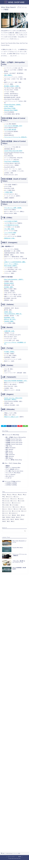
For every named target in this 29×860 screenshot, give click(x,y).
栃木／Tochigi (9, 452)
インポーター (9, 477)
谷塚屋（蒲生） (8, 311)
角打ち (13, 521)
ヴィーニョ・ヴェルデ (7, 515)
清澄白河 (17, 519)
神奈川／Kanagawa (10, 447)
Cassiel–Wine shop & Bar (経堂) (13, 150)
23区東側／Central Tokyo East (14, 439)
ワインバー (24, 511)
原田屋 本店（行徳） (9, 238)
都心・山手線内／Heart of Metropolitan (16, 437)
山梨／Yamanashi (10, 454)
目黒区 (5, 521)
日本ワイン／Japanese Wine (13, 467)
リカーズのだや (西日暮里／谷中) (13, 125)
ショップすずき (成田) (10, 232)
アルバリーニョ (9, 496)
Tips (4, 496)
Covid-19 (9, 494)
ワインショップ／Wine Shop (11, 434)
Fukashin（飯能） (9, 321)
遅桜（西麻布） (8, 75)
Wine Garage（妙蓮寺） (11, 265)
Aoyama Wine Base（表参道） (12, 104)
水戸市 (13, 519)
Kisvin (25, 494)
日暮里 (14, 517)
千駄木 (23, 515)
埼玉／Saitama (9, 449)
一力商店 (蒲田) (8, 192)
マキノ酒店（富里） (9, 228)
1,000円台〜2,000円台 (11, 483)
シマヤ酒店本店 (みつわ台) (11, 225)
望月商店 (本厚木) (9, 283)
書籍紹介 (8, 465)
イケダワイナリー (6, 498)
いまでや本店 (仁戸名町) (10, 221)
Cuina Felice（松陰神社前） (12, 161)
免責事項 (19, 856)
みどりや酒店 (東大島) (10, 129)
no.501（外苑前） (9, 106)
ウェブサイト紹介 (6, 500)
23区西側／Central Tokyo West (14, 440)
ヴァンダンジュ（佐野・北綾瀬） (13, 207)
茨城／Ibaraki (9, 451)
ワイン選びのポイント (13, 513)
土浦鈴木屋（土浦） (9, 331)
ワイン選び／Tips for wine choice (14, 471)
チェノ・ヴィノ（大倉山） (11, 263)
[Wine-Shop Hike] (14, 3)
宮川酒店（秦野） (9, 287)
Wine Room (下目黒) (10, 108)
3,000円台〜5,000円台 (11, 484)
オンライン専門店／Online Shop (14, 459)
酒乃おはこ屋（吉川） (10, 319)
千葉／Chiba (9, 445)
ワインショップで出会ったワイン (12, 481)
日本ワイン (19, 517)
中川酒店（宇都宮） (9, 351)
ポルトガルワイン (10, 476)
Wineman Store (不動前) (11, 110)
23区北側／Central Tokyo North (14, 444)
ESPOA (20, 494)
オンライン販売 (21, 500)
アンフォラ (16, 496)
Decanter (15, 494)
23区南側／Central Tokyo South (14, 442)
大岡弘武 (8, 517)
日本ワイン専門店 (6, 519)
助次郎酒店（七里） (9, 317)
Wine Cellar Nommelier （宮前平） (14, 279)
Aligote (5, 494)
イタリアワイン (14, 498)
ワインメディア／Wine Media (13, 472)
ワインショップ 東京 (16, 511)
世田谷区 (14, 515)
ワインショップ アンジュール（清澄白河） (15, 137)
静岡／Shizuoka (10, 456)
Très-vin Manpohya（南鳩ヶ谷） (13, 313)
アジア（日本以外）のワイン (12, 469)
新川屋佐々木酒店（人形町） (12, 86)
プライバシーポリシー (12, 856)
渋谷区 (23, 519)
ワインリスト (6, 513)
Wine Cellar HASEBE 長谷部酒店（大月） (16, 380)
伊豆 (19, 515)
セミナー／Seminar (10, 474)
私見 (9, 521)
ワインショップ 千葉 (7, 511)
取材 (4, 517)
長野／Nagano (9, 458)
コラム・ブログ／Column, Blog (12, 463)
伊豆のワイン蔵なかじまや (11, 416)
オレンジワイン (14, 500)
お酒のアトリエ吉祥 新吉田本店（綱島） (15, 262)
